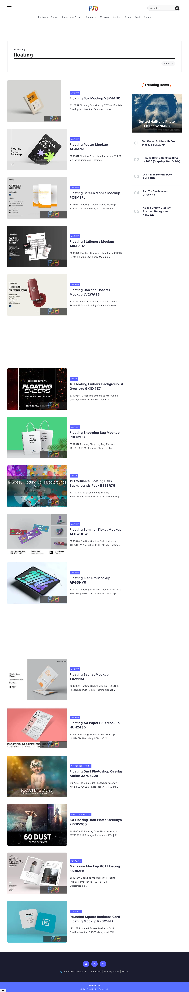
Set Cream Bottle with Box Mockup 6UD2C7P (158, 143)
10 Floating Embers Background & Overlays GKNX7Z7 (97, 386)
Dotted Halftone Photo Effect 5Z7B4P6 (157, 124)
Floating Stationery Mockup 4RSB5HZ (92, 244)
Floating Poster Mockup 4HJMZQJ (89, 147)
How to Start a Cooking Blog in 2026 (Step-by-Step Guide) (161, 159)
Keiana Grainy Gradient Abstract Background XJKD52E (157, 211)
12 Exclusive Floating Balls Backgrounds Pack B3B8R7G (92, 483)
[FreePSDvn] (94, 8)
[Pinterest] (86, 964)
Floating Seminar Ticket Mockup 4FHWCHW (95, 532)
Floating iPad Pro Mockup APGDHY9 (90, 580)
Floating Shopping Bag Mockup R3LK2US (95, 435)
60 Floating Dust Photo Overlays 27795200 (96, 822)
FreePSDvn (94, 985)
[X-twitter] (94, 964)
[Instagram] (103, 964)
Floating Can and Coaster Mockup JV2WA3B (90, 292)
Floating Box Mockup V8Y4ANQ (95, 98)
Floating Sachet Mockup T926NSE (89, 677)
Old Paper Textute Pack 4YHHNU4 (157, 176)
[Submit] (177, 8)
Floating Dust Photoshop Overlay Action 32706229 (96, 773)
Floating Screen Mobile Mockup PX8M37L (95, 195)
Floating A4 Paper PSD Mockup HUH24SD (95, 725)
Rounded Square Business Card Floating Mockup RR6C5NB (95, 919)
